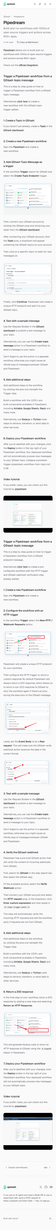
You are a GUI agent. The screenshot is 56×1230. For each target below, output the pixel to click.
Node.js (26, 419)
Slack (43, 408)
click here (22, 101)
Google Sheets (31, 408)
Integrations (19, 16)
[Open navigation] (50, 4)
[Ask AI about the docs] (40, 4)
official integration (28, 65)
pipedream (20, 489)
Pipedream (9, 50)
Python (37, 419)
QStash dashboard (13, 130)
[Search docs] (34, 4)
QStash (6, 16)
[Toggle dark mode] (45, 4)
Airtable (18, 408)
